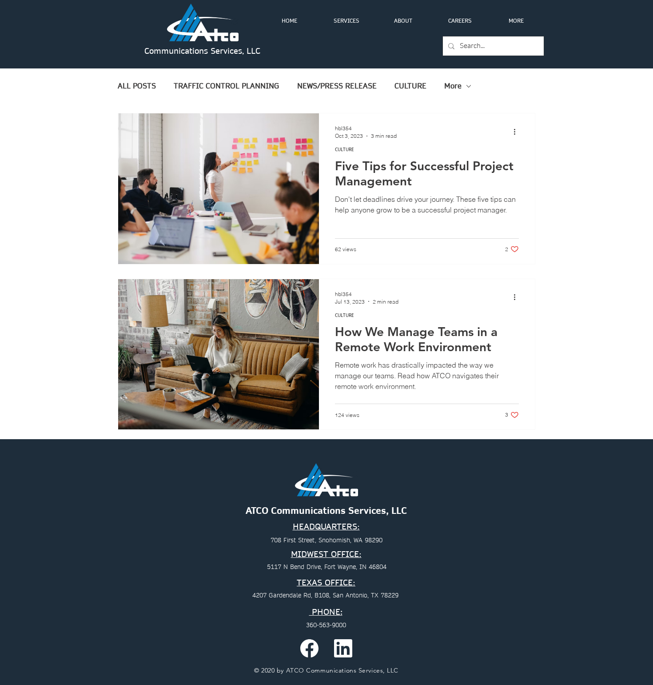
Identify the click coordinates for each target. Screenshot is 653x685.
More (453, 86)
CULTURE (410, 86)
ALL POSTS (137, 86)
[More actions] (517, 131)
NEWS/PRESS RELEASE (337, 86)
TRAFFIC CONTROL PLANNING (226, 86)
